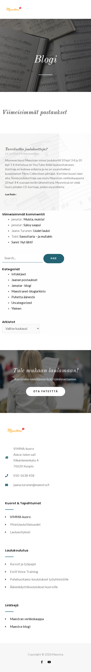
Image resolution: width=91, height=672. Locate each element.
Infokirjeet (18, 274)
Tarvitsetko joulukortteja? (26, 149)
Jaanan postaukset (24, 280)
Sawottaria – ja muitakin (35, 236)
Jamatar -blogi (21, 285)
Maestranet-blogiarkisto (28, 291)
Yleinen (16, 308)
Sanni (15, 242)
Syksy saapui (32, 225)
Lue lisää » (11, 194)
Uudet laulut (41, 231)
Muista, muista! (34, 219)
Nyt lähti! (26, 242)
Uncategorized (21, 303)
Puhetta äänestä (23, 297)
